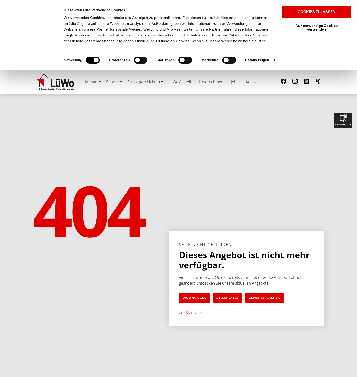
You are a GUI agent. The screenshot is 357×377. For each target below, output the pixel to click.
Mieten (91, 82)
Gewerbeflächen (264, 297)
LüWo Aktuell (180, 82)
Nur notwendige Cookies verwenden (317, 27)
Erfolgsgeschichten (144, 82)
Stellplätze (227, 297)
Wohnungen (194, 297)
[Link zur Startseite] (55, 81)
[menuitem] (91, 82)
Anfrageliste (343, 119)
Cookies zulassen (316, 12)
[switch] (132, 60)
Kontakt (252, 82)
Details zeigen (257, 60)
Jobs (234, 82)
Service (112, 82)
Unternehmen (211, 82)
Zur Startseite (190, 312)
